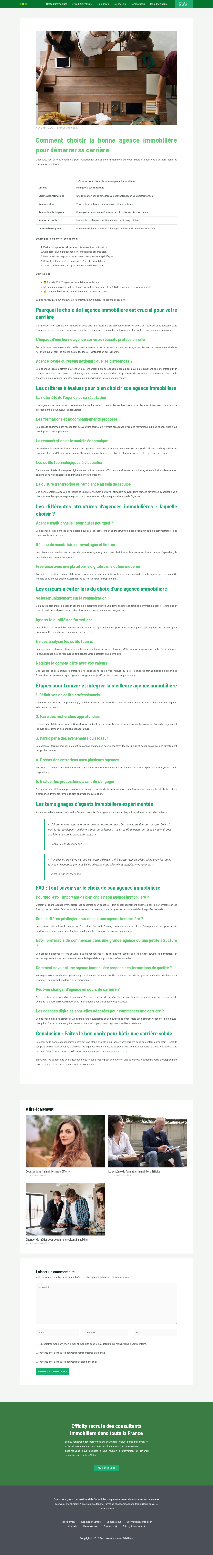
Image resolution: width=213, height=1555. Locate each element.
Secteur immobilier (56, 3)
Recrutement (68, 1521)
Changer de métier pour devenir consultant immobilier (57, 1239)
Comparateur (138, 3)
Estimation (120, 3)
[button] (184, 4)
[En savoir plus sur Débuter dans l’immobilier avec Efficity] (65, 1140)
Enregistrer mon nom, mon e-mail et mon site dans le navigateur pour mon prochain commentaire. (93, 1343)
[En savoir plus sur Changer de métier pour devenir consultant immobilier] (65, 1208)
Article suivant (184, 1091)
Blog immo (103, 3)
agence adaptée (79, 330)
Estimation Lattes (91, 1521)
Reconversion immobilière (37, 1175)
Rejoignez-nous (158, 3)
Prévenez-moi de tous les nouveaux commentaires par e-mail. (71, 1352)
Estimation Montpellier (139, 1521)
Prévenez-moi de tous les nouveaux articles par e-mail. (68, 1361)
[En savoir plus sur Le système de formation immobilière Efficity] (147, 1140)
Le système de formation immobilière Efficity (134, 1171)
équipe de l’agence (129, 496)
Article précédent (31, 1091)
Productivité (110, 1526)
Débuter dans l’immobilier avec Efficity (48, 1171)
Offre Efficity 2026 (82, 3)
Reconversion (90, 1526)
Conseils (73, 1526)
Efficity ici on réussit (134, 1526)
